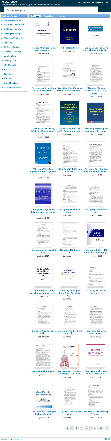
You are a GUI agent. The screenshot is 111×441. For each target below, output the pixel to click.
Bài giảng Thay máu (96, 290)
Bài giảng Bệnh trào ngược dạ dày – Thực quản (95, 90)
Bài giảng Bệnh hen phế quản (44, 251)
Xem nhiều (48, 16)
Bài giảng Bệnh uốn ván (70, 251)
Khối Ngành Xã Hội (12, 33)
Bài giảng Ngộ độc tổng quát (44, 332)
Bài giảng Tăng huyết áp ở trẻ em (96, 413)
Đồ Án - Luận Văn (12, 47)
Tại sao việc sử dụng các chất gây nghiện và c (42, 291)
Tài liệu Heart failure (69, 48)
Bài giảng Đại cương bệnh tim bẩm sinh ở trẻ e (43, 131)
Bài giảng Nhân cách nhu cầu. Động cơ (96, 372)
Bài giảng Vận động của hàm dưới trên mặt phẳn (69, 89)
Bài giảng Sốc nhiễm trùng (70, 210)
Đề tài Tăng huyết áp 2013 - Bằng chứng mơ (68, 130)
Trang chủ (82, 2)
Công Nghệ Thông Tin (14, 38)
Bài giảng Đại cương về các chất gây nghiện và (95, 49)
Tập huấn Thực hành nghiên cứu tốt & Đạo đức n (43, 171)
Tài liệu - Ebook (9, 2)
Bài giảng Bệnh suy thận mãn (70, 413)
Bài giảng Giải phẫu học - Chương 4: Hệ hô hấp (69, 372)
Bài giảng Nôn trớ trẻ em (96, 210)
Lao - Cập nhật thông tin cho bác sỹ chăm (44, 413)
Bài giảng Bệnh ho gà (43, 371)
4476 (100, 428)
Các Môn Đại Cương (13, 20)
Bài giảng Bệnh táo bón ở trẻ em (70, 170)
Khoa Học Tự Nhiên (12, 87)
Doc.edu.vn (17, 439)
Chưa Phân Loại (11, 83)
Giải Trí (7, 69)
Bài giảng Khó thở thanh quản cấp (70, 332)
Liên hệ (107, 2)
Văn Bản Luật (10, 65)
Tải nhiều (61, 16)
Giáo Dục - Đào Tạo (12, 51)
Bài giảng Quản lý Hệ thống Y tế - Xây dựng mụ (70, 293)
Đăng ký (90, 2)
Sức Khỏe (8, 74)
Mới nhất (35, 16)
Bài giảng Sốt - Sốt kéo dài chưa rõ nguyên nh (96, 170)
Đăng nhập (99, 2)
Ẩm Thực (8, 78)
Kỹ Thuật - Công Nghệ (14, 25)
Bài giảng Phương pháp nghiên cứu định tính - (96, 130)
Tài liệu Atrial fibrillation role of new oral (44, 49)
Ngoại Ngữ (8, 42)
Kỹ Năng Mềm (10, 60)
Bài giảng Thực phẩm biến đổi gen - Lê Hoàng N (43, 212)
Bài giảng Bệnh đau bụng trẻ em (96, 332)
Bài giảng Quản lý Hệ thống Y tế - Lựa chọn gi (95, 251)
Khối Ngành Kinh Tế (12, 29)
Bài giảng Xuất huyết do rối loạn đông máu (44, 89)
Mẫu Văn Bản (10, 56)
